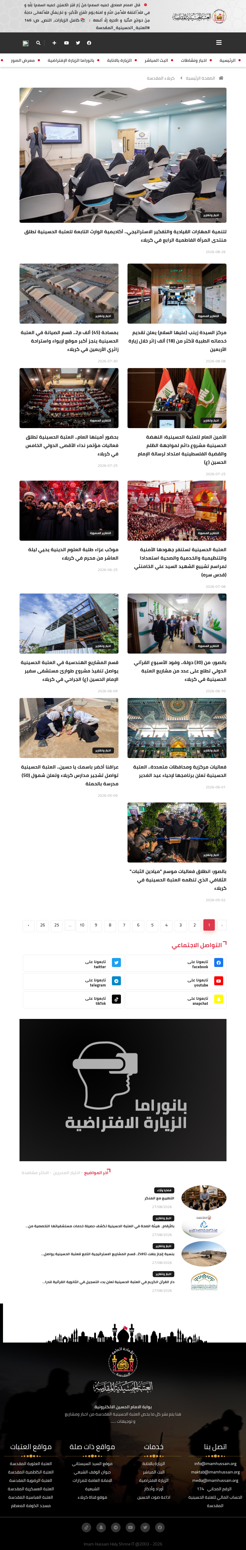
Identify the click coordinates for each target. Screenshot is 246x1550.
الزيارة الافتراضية (154, 1480)
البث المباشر (154, 1472)
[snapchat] (101, 1527)
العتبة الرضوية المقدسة (30, 1480)
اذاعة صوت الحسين (153, 1497)
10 (82, 925)
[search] (38, 43)
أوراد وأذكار (154, 1489)
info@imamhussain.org (215, 1463)
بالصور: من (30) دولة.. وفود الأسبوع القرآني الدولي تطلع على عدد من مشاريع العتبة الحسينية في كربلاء (180, 671)
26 (42, 925)
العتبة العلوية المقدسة (31, 1463)
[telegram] (116, 1527)
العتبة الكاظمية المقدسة (31, 1472)
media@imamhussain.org (215, 1480)
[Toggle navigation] (219, 42)
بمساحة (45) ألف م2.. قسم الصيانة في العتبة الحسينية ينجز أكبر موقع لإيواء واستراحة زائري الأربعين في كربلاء (69, 341)
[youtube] (66, 43)
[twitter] (78, 43)
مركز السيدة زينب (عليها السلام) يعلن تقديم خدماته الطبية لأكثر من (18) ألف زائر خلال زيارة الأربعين (177, 341)
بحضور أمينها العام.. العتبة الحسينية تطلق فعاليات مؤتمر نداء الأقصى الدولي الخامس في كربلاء (72, 445)
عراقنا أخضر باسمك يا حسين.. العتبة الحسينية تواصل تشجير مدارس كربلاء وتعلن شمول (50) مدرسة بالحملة (69, 775)
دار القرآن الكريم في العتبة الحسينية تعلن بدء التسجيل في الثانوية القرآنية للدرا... (108, 1281)
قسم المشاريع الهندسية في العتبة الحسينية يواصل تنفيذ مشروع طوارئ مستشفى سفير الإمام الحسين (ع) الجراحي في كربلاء (69, 671)
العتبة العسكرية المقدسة (31, 1489)
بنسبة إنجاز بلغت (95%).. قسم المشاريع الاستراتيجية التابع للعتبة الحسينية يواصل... (107, 1253)
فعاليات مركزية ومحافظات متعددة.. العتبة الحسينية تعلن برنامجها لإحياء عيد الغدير (179, 771)
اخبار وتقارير (211, 215)
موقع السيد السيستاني (92, 1463)
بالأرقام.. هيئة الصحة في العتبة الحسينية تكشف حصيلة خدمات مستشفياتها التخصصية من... (100, 1225)
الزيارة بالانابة (153, 1463)
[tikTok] (86, 1527)
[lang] (26, 43)
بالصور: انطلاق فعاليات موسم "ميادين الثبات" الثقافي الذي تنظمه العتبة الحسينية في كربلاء (178, 880)
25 (56, 925)
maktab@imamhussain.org (215, 1472)
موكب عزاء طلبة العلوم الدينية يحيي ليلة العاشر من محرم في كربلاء (73, 553)
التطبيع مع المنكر (159, 1198)
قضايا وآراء (164, 1190)
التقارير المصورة (208, 316)
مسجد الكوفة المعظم (31, 1505)
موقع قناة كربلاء (92, 1497)
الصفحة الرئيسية (200, 78)
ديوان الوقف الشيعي (92, 1472)
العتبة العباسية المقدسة (30, 1497)
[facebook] (89, 43)
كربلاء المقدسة (161, 78)
